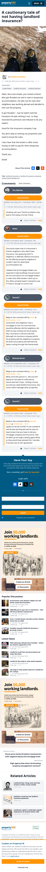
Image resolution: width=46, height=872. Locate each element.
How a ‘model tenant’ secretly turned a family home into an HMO (27, 620)
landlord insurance (13, 176)
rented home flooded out (11, 178)
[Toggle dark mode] (29, 3)
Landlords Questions (34, 88)
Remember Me (9, 518)
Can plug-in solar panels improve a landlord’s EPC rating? (26, 670)
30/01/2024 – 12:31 (13, 320)
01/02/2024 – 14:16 (20, 424)
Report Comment (30, 220)
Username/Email (8, 495)
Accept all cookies (23, 861)
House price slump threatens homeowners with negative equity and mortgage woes (23, 755)
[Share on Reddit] (42, 168)
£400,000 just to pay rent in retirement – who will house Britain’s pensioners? (26, 611)
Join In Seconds (32, 472)
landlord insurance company (30, 176)
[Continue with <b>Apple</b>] (20, 484)
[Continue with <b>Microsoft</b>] (31, 484)
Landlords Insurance (20, 88)
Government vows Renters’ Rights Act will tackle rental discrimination (25, 601)
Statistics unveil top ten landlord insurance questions (26, 797)
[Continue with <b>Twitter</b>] (26, 484)
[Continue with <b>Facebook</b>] (15, 484)
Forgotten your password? (25, 518)
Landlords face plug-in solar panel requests (26, 661)
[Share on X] (38, 168)
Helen (32, 317)
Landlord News (6, 88)
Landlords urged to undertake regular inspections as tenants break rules (28, 811)
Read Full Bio (23, 198)
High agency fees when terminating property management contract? (25, 764)
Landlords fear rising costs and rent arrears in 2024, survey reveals (27, 784)
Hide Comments (24, 183)
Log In (23, 513)
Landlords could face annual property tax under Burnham (25, 653)
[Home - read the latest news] (14, 3)
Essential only (23, 867)
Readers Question (18, 77)
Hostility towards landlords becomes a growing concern (24, 629)
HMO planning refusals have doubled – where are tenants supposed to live (26, 644)
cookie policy (14, 856)
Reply (40, 220)
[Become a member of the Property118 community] (23, 552)
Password (5, 503)
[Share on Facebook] (33, 168)
